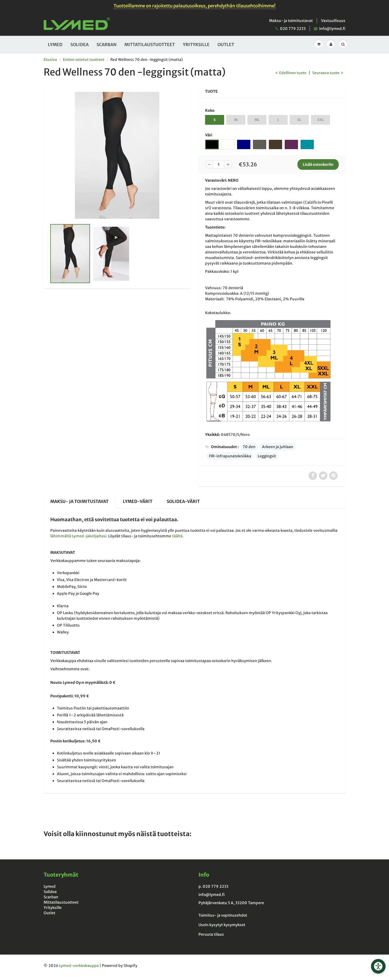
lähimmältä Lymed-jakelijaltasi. (78, 536)
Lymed (55, 44)
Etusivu (50, 59)
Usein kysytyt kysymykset (221, 924)
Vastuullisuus (333, 20)
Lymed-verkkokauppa (79, 965)
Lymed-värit (137, 501)
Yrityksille (196, 44)
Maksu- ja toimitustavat (291, 20)
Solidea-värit (183, 501)
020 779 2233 (293, 28)
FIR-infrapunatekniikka (230, 456)
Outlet (226, 44)
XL (299, 120)
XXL (320, 120)
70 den (249, 446)
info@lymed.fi (332, 28)
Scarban (106, 44)
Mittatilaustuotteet (149, 44)
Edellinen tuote (292, 72)
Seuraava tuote (326, 72)
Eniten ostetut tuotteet (84, 59)
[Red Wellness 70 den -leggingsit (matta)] (117, 155)
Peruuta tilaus (211, 934)
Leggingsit (267, 456)
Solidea (79, 44)
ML (257, 120)
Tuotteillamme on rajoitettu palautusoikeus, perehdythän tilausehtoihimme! (194, 6)
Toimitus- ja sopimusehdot (222, 915)
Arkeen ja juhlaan (277, 446)
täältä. (178, 536)
